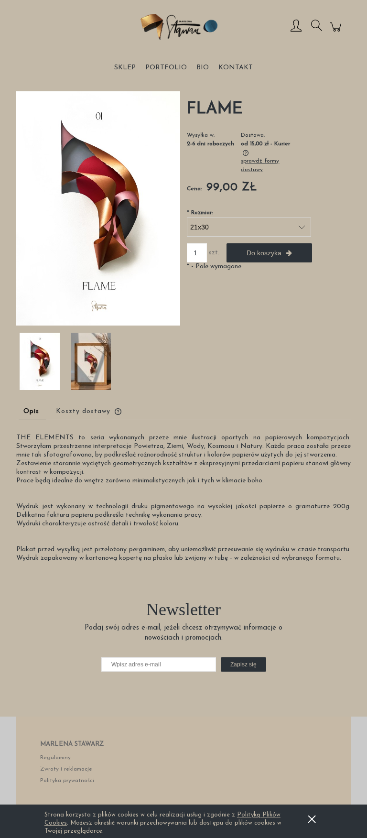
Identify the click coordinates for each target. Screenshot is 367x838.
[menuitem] (125, 67)
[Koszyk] (337, 32)
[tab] (32, 411)
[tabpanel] (183, 498)
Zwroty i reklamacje (66, 769)
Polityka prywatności (67, 781)
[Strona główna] (183, 26)
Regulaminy (55, 758)
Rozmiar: (200, 213)
